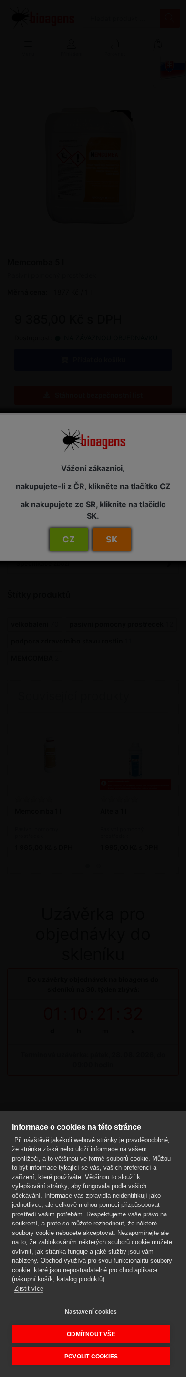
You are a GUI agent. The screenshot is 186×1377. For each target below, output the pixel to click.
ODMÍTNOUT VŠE (91, 1334)
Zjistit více (28, 1288)
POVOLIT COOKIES (91, 1356)
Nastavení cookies (91, 1311)
